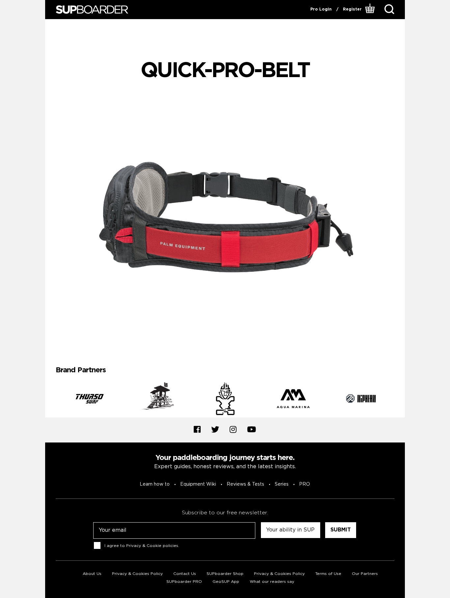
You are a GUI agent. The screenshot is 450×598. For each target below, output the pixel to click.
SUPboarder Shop (225, 574)
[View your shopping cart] (371, 9)
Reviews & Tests (245, 484)
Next (399, 399)
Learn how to (155, 484)
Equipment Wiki (198, 484)
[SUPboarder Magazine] (92, 9)
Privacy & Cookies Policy (137, 574)
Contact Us (184, 574)
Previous (50, 399)
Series (282, 484)
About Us (92, 574)
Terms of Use (328, 574)
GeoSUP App (225, 582)
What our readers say (272, 582)
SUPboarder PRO (184, 582)
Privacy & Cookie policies (152, 545)
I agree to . (141, 545)
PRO (304, 484)
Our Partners (365, 574)
